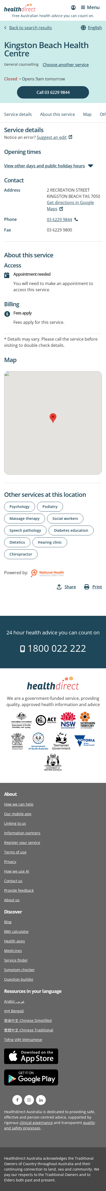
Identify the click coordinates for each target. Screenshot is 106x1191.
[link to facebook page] (17, 1100)
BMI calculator (16, 931)
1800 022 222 (55, 648)
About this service (57, 114)
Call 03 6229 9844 (53, 92)
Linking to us (15, 823)
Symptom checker (19, 969)
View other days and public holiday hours (44, 166)
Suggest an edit (52, 137)
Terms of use (15, 852)
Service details (18, 114)
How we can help (18, 804)
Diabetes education (71, 530)
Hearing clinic (50, 542)
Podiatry (50, 506)
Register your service (22, 842)
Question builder (18, 979)
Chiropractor (21, 554)
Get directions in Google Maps (70, 206)
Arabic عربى (14, 1001)
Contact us (13, 880)
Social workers (65, 518)
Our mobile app (17, 813)
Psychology (20, 506)
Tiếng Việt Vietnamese (23, 1039)
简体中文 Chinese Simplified (28, 1020)
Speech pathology (25, 530)
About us (12, 899)
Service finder (16, 960)
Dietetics (17, 542)
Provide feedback (19, 890)
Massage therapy (25, 518)
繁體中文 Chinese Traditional (28, 1030)
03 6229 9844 (59, 219)
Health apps (14, 941)
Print (97, 587)
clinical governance (36, 1122)
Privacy (10, 861)
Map (87, 114)
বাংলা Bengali (14, 1010)
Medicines (13, 950)
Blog (8, 921)
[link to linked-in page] (41, 1100)
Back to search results (30, 28)
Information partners (22, 832)
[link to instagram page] (29, 1100)
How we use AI (16, 871)
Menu (93, 7)
